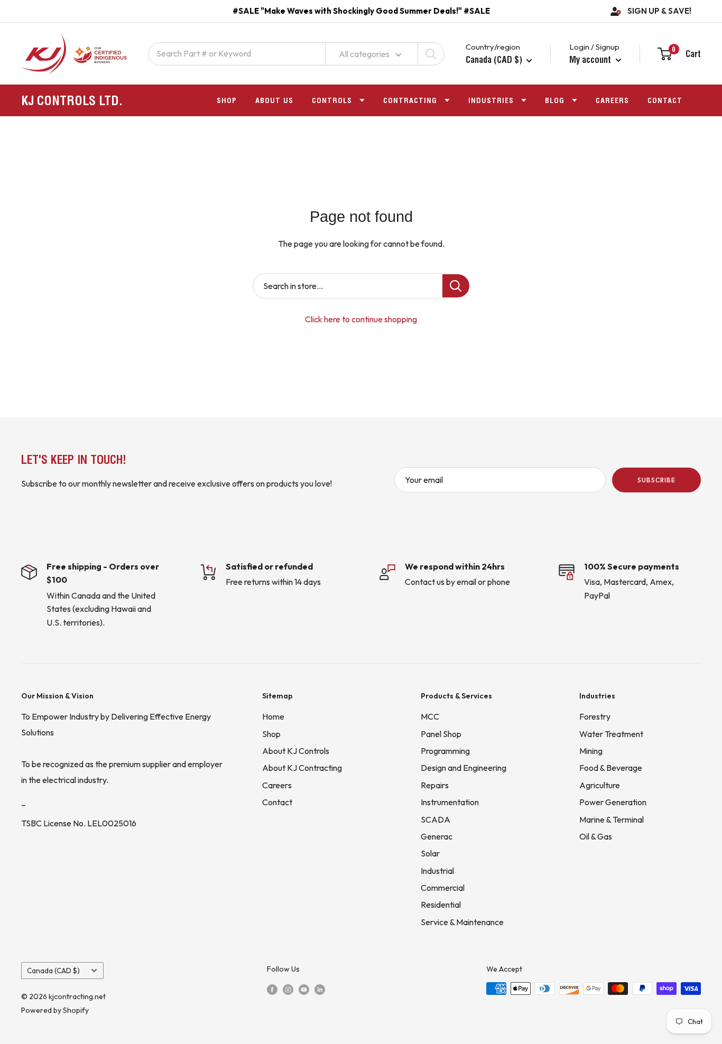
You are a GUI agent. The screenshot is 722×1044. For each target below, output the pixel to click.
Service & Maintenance (462, 922)
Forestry (594, 716)
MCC (430, 716)
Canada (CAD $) (53, 970)
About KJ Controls (295, 750)
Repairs (435, 785)
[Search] (431, 54)
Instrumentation (450, 802)
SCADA (435, 819)
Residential (441, 904)
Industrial (437, 870)
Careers (612, 100)
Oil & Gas (595, 836)
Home (273, 716)
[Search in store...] (455, 285)
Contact (664, 100)
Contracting (410, 100)
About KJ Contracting (302, 767)
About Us (274, 100)
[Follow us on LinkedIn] (319, 989)
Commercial (443, 887)
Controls (332, 100)
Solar (430, 853)
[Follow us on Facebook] (272, 989)
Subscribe (656, 480)
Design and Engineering (463, 767)
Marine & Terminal (611, 819)
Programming (445, 750)
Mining (591, 750)
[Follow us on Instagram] (288, 989)
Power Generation (612, 802)
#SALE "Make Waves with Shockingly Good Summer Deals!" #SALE (361, 11)
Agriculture (599, 785)
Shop (227, 100)
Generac (436, 836)
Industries (491, 100)
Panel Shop (441, 734)
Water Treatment (611, 734)
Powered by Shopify (55, 1010)
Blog (554, 100)
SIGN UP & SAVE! (659, 11)
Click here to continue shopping (361, 319)
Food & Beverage (610, 767)
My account (591, 59)
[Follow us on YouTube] (304, 989)
